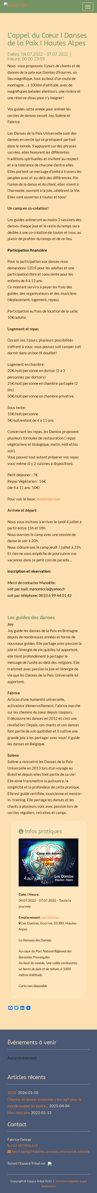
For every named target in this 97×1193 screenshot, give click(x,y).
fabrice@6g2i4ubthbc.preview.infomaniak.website (50, 1151)
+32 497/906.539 (24, 1145)
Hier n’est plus (18, 1112)
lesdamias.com (48, 499)
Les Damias (50, 917)
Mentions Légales (67, 1181)
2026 (12, 1092)
